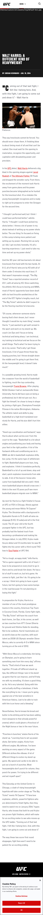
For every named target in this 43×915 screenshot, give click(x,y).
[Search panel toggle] (39, 3)
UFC (9, 168)
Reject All (21, 903)
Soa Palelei (13, 551)
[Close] (40, 880)
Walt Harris (22, 168)
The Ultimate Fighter (21, 176)
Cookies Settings (21, 896)
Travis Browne (20, 386)
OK (21, 910)
